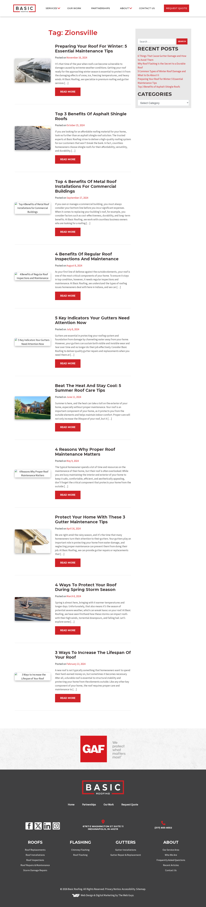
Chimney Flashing (80, 849)
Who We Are (171, 854)
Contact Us (147, 8)
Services (51, 8)
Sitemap (140, 889)
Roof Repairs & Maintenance (35, 865)
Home (71, 804)
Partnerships (100, 8)
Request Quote (176, 8)
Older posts (28, 722)
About (124, 8)
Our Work (74, 8)
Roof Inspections (35, 859)
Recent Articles (171, 865)
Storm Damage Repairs (35, 870)
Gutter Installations (125, 849)
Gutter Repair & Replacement (125, 854)
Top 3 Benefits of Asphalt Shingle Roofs (159, 86)
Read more (67, 91)
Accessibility (128, 889)
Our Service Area (171, 849)
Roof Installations (35, 854)
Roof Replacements (35, 849)
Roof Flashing (80, 854)
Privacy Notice (113, 889)
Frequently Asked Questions (171, 859)
